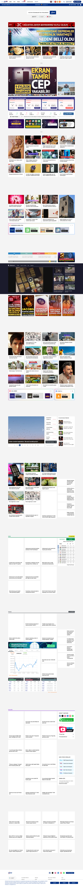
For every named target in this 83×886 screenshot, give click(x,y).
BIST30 (21, 650)
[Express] (55, 2)
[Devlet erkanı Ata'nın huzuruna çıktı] (9, 95)
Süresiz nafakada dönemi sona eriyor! (70, 664)
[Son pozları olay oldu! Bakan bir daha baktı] (32, 715)
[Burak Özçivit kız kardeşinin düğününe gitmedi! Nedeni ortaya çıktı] (12, 95)
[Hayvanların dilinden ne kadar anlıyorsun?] (67, 336)
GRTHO (10, 688)
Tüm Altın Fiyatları (50, 441)
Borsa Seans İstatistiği (52, 877)
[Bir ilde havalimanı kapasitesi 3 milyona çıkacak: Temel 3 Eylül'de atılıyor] (14, 95)
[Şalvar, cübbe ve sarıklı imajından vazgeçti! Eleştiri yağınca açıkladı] (32, 744)
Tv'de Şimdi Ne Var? (63, 736)
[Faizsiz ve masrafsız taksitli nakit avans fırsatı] (36, 95)
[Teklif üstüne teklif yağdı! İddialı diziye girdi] (32, 758)
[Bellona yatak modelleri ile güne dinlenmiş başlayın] (33, 830)
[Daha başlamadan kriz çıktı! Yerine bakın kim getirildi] (16, 474)
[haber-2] (28, 305)
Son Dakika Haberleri (25, 877)
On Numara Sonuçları (68, 773)
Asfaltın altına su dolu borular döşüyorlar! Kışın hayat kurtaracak (70, 490)
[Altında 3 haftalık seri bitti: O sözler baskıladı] (32, 632)
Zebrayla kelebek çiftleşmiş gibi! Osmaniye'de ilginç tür (70, 482)
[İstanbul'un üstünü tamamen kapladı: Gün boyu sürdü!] (62, 505)
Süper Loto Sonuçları (68, 766)
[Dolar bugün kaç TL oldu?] (32, 495)
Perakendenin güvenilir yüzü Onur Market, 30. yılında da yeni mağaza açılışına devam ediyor (66, 837)
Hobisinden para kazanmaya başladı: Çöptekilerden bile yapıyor (66, 851)
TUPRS (43, 688)
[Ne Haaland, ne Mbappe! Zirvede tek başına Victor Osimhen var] (44, 95)
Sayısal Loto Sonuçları (68, 763)
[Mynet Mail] (80, 4)
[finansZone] (66, 257)
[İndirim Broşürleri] (60, 2)
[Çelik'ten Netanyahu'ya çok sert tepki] (46, 95)
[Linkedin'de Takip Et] (68, 716)
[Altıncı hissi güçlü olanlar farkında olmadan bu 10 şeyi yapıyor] (67, 350)
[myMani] (23, 1)
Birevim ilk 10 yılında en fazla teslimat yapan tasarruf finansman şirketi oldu (32, 823)
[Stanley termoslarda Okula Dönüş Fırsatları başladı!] (67, 154)
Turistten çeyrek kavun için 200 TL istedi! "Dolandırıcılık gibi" (70, 657)
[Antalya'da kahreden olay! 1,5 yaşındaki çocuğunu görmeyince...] (32, 509)
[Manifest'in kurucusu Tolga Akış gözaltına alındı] (49, 730)
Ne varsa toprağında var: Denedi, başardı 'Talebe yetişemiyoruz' (16, 851)
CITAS (10, 690)
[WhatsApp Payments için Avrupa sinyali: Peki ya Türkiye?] (67, 815)
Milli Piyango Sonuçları (68, 760)
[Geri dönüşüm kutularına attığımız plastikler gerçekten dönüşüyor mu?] (32, 467)
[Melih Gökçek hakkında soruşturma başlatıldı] (51, 95)
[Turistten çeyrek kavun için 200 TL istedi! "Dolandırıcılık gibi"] (62, 656)
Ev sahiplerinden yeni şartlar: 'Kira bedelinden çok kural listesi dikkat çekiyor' (70, 641)
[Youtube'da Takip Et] (70, 716)
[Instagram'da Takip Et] (65, 716)
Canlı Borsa (72, 611)
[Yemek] (53, 2)
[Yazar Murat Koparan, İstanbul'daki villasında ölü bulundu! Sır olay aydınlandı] (62, 648)
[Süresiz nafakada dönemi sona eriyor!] (62, 664)
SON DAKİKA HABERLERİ (6, 4)
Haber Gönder (70, 872)
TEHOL (43, 683)
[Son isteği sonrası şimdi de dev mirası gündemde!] (28, 95)
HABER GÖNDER (73, 4)
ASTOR (43, 687)
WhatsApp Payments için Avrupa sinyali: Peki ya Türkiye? (67, 822)
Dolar (27, 650)
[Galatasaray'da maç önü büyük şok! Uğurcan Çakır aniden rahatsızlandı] (32, 571)
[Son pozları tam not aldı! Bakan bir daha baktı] (49, 751)
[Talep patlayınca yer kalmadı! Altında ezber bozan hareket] (27, 95)
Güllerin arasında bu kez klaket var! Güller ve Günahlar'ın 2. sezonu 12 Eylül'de (49, 823)
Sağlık (36, 879)
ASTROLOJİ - (52, 122)
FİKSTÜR (70, 539)
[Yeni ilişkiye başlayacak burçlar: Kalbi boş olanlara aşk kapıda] (16, 199)
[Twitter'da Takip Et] (63, 716)
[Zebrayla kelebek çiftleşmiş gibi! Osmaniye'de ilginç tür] (62, 482)
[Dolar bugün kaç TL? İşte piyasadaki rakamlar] (33, 336)
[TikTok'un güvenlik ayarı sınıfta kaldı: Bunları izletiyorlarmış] (17, 95)
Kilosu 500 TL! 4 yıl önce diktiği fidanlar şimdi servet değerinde (15, 836)
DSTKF (26, 685)
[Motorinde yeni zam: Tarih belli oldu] (25, 95)
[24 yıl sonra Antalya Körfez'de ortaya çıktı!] (50, 154)
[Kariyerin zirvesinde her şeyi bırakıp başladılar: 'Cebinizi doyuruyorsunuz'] (18, 95)
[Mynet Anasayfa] (6, 1)
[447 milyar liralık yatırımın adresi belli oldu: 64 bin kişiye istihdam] (49, 467)
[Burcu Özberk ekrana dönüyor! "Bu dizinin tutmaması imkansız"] (50, 199)
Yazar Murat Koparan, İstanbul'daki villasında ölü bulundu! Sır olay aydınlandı (70, 650)
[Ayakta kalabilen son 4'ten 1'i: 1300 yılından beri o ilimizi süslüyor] (67, 206)
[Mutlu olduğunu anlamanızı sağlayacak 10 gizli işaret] (33, 154)
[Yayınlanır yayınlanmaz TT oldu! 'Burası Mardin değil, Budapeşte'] (49, 502)
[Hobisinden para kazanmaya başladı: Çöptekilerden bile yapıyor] (67, 844)
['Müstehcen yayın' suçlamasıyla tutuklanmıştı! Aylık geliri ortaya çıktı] (67, 372)
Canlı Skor (72, 536)
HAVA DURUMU (37, 4)
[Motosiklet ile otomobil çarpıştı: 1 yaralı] (50, 379)
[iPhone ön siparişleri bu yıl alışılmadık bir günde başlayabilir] (50, 213)
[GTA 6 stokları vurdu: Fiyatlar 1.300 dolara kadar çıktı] (16, 213)
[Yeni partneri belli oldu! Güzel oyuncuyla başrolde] (16, 343)
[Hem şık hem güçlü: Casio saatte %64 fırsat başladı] (32, 481)
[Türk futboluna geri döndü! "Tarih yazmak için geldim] (16, 585)
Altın (37, 650)
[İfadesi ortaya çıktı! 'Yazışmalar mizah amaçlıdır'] (32, 730)
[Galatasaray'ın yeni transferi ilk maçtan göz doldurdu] (49, 542)
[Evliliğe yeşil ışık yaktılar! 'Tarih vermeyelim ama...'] (49, 786)
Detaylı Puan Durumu (70, 564)
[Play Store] (12, 878)
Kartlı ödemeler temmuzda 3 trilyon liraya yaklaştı (49, 851)
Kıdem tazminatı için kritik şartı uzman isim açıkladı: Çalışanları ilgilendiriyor (70, 634)
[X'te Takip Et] (52, 873)
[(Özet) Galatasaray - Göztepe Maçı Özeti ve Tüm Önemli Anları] (56, 95)
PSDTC (10, 685)
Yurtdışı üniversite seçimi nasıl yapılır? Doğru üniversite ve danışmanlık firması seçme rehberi (32, 852)
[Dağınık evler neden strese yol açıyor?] (33, 365)
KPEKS (26, 687)
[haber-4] (55, 305)
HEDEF (26, 683)
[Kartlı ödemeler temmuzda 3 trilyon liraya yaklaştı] (50, 844)
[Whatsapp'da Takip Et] (73, 716)
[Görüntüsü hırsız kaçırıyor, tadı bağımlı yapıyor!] (49, 481)
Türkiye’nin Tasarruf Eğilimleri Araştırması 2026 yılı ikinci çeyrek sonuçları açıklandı (50, 837)
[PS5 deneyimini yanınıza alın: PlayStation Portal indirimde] (33, 350)
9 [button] (35, 445)
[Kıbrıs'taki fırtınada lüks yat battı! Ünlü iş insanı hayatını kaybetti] (40, 95)
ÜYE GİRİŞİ (69, 1)
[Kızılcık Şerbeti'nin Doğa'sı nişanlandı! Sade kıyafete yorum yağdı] (48, 95)
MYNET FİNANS (15, 116)
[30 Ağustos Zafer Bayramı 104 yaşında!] (54, 95)
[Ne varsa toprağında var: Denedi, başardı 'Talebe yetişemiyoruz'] (16, 844)
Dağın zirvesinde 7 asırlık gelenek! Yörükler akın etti (70, 514)
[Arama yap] (64, 1)
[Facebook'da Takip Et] (60, 716)
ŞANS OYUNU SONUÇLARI (64, 757)
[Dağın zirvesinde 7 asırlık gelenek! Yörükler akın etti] (62, 513)
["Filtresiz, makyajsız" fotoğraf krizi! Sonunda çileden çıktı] (16, 758)
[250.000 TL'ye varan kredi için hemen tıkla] (23, 95)
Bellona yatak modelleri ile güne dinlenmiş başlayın (33, 836)
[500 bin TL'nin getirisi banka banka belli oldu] (22, 95)
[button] (2, 1)
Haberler (23, 879)
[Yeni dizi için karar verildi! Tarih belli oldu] (49, 715)
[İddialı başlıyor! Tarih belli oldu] (16, 365)
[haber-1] (14, 305)
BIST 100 (12, 652)
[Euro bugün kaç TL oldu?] (16, 495)
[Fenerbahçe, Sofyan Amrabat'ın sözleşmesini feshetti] (32, 585)
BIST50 (16, 650)
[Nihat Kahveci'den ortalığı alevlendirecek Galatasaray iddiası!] (33, 95)
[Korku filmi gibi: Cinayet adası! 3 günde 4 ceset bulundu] (30, 95)
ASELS (43, 690)
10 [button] (37, 445)
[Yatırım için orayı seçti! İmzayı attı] (16, 779)
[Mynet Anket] (57, 2)
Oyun (62, 877)
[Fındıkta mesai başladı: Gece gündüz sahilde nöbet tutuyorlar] (49, 618)
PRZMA (10, 683)
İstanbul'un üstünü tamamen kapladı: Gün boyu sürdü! (70, 505)
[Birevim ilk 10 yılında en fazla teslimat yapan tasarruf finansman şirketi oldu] (33, 815)
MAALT (10, 687)
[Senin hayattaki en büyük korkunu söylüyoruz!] (67, 140)
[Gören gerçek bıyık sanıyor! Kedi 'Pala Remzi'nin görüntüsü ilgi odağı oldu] (50, 336)
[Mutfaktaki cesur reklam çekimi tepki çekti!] (16, 147)
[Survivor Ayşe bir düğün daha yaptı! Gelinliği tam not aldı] (16, 722)
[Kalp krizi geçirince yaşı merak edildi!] (33, 140)
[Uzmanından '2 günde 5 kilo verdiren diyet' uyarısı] (33, 213)
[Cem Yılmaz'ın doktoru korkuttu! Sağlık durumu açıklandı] (50, 350)
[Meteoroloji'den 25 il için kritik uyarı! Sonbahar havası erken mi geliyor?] (43, 95)
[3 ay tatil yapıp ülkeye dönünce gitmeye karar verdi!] (16, 744)
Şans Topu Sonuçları (68, 769)
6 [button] (27, 445)
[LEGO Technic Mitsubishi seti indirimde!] (33, 379)
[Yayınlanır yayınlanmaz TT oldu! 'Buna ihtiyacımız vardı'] (32, 786)
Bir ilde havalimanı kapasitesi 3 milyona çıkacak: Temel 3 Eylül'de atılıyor (19, 4)
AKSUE (26, 688)
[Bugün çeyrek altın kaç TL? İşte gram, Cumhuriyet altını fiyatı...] (50, 140)
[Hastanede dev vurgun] (10, 95)
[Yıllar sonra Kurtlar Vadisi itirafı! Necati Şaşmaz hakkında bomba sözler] (35, 95)
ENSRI (26, 690)
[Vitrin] (51, 2)
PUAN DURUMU (62, 539)
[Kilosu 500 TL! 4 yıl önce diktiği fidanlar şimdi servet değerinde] (16, 830)
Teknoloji (36, 877)
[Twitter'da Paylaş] (68, 784)
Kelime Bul (63, 879)
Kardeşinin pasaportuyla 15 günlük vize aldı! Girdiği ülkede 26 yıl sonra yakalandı (70, 499)
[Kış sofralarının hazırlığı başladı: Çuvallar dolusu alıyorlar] (16, 509)
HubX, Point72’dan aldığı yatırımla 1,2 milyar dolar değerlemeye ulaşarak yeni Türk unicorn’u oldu (15, 823)
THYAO (43, 685)
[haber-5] (68, 305)
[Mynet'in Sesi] (16, 123)
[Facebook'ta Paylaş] (65, 784)
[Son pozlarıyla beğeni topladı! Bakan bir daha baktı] (49, 772)
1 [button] (14, 445)
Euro (32, 650)
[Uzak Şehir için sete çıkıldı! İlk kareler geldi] (32, 772)
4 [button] (22, 445)
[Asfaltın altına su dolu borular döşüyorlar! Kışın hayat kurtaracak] (62, 490)
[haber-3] (41, 305)
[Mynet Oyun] (33, 123)
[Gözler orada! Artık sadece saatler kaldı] (16, 625)
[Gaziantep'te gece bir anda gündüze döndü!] (16, 379)
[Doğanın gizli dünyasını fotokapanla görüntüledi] (50, 365)
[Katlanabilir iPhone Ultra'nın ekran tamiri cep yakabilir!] (15, 95)
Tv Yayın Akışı (61, 734)
